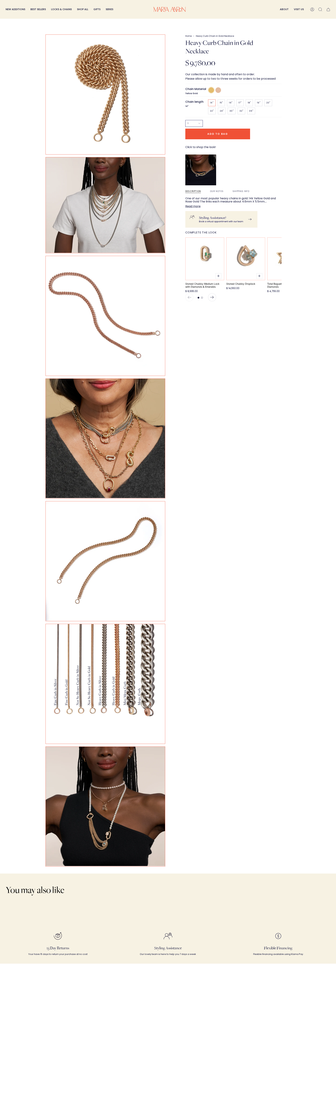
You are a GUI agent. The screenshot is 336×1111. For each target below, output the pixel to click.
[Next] (212, 297)
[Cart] (328, 9)
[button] (61, 9)
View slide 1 (198, 298)
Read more (193, 206)
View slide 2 (202, 298)
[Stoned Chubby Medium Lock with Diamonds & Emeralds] (205, 259)
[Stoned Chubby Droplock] (245, 259)
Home (188, 35)
